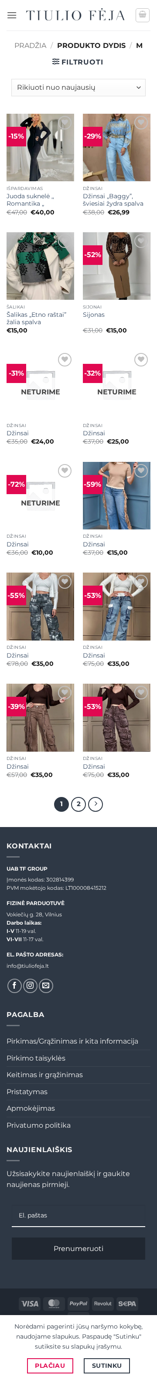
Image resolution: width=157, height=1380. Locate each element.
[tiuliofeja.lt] (76, 15)
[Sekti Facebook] (14, 986)
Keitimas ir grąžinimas (45, 1075)
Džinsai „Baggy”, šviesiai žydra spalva (113, 200)
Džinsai (18, 433)
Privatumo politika (39, 1125)
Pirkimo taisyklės (36, 1058)
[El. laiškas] (46, 986)
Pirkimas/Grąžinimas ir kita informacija (72, 1041)
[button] (12, 15)
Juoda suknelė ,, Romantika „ (30, 200)
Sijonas (94, 314)
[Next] (95, 804)
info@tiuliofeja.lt (28, 966)
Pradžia (30, 45)
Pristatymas (27, 1092)
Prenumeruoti (78, 1248)
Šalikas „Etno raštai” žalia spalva (36, 318)
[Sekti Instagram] (30, 986)
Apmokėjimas (31, 1108)
